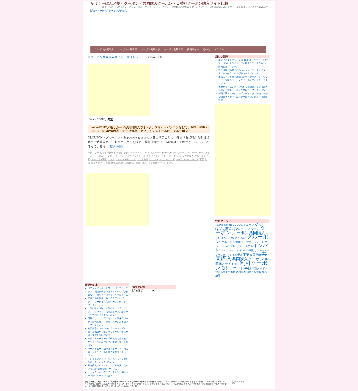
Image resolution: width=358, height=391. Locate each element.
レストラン (226, 255)
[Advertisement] (119, 90)
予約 (235, 255)
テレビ (226, 246)
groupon (165, 152)
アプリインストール (135, 156)
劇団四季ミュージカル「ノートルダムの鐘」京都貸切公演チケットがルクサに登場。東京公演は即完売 (243, 97)
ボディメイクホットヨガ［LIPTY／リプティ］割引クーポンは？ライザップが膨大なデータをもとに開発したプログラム (243, 63)
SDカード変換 (105, 156)
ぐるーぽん (118, 156)
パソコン (153, 159)
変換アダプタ (97, 162)
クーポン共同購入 (104, 49)
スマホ (111, 159)
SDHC (195, 152)
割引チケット (233, 268)
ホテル (249, 246)
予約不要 (243, 254)
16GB (132, 152)
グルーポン (166, 156)
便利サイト (193, 49)
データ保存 (142, 159)
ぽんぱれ (232, 229)
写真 (202, 159)
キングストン (153, 156)
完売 (217, 272)
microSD (174, 152)
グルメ (243, 238)
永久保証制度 (128, 162)
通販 (258, 272)
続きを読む (119, 146)
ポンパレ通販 (246, 250)
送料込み (251, 272)
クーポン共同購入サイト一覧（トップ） (117, 57)
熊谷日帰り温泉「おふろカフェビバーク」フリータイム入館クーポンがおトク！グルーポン (107, 301)
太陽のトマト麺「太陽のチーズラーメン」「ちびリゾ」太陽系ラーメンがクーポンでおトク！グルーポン (243, 80)
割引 (237, 264)
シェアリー (247, 242)
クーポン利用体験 (150, 49)
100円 (218, 225)
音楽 (138, 162)
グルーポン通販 (99, 159)
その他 (206, 49)
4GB (144, 152)
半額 (247, 268)
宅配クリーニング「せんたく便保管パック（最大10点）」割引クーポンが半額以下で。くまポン (108, 321)
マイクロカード (167, 159)
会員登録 (255, 254)
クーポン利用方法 (173, 49)
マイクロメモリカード (187, 159)
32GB (138, 152)
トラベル (219, 49)
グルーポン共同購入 (183, 156)
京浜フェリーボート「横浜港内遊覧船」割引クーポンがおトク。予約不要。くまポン (108, 342)
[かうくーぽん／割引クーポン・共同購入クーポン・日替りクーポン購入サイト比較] (239, 382)
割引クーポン (241, 265)
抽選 (223, 272)
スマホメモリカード (126, 159)
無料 (232, 272)
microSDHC (185, 152)
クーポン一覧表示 (127, 49)
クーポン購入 (233, 237)
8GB (150, 152)
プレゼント (237, 246)
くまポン (248, 224)
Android (157, 152)
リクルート (260, 250)
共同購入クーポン (248, 259)
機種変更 (115, 162)
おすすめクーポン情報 (111, 152)
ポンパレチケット (230, 250)
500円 (225, 225)
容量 (108, 162)
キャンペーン (249, 229)
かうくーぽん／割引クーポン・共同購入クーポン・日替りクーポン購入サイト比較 (159, 3)
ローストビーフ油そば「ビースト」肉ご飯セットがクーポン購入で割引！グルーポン (108, 352)
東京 (227, 272)
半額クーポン (259, 268)
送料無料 (241, 271)
